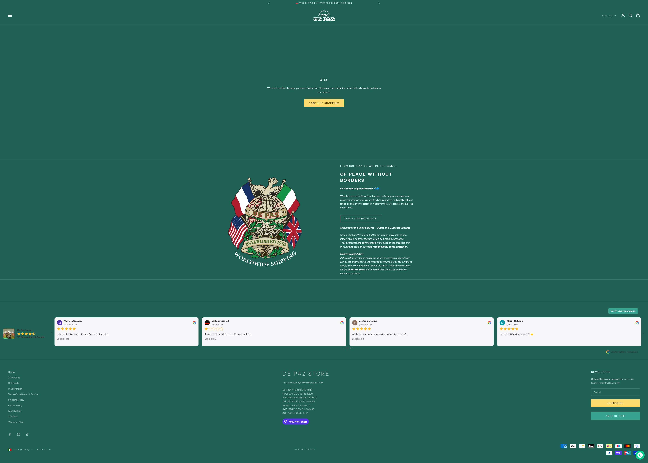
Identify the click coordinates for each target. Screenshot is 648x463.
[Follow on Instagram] (18, 434)
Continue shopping (324, 103)
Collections (14, 377)
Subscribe (615, 403)
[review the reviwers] (194, 322)
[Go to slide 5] (347, 348)
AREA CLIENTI (615, 416)
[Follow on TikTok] (27, 434)
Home (11, 372)
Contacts (13, 416)
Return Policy (15, 405)
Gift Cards (13, 383)
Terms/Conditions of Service (23, 394)
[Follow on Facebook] (9, 434)
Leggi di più (63, 338)
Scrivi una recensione (623, 310)
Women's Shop (16, 422)
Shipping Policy (16, 399)
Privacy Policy (15, 388)
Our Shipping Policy (361, 218)
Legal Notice (14, 410)
